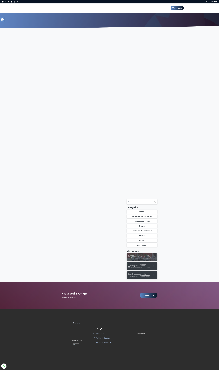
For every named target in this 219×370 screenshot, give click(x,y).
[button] (2, 19)
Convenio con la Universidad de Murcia (88, 258)
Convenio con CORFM (77, 229)
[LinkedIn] (11, 1)
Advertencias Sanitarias (142, 216)
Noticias (142, 235)
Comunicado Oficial (142, 221)
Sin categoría (142, 245)
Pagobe (114, 363)
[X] (5, 1)
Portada (142, 240)
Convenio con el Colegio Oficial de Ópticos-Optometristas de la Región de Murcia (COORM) (90, 131)
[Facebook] (3, 1)
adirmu (142, 211)
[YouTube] (8, 1)
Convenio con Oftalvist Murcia (82, 101)
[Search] (155, 201)
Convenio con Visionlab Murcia (83, 75)
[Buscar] (23, 1)
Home (108, 22)
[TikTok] (17, 1)
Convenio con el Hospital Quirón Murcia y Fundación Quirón (89, 166)
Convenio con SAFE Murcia (80, 197)
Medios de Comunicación (142, 231)
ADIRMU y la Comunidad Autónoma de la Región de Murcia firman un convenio (89, 43)
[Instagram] (14, 1)
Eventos (142, 226)
